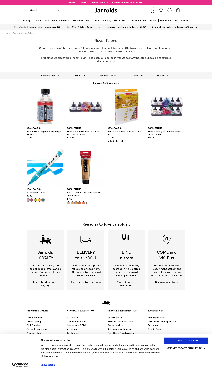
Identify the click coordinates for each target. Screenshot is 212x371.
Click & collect (34, 325)
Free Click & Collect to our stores (83, 27)
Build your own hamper (119, 329)
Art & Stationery (102, 20)
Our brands (73, 333)
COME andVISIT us (167, 255)
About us (72, 329)
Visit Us (185, 20)
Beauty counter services (120, 321)
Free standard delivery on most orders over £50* (37, 27)
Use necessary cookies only (186, 348)
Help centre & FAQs (77, 325)
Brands (153, 20)
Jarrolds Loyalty (116, 317)
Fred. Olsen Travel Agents (121, 333)
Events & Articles (169, 20)
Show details (48, 365)
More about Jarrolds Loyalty (45, 283)
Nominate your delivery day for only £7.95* (126, 27)
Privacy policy (34, 333)
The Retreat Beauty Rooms (162, 321)
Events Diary (154, 329)
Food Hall (78, 20)
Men (47, 20)
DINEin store (126, 255)
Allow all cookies (186, 340)
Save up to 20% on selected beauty (85, 2)
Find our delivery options (86, 282)
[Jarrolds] (106, 10)
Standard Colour (107, 75)
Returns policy (34, 321)
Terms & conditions (37, 329)
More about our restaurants (126, 283)
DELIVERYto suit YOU (85, 255)
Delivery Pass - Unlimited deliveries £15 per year (175, 27)
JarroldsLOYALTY (45, 255)
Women (37, 20)
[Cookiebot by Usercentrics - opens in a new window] (20, 365)
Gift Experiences (138, 20)
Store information (76, 321)
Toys (88, 20)
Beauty (26, 20)
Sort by (161, 75)
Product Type (48, 75)
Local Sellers (120, 20)
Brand (77, 75)
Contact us (73, 317)
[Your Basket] (178, 10)
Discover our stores (166, 282)
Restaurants (154, 325)
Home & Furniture (61, 20)
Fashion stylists (115, 325)
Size (136, 75)
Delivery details (34, 317)
